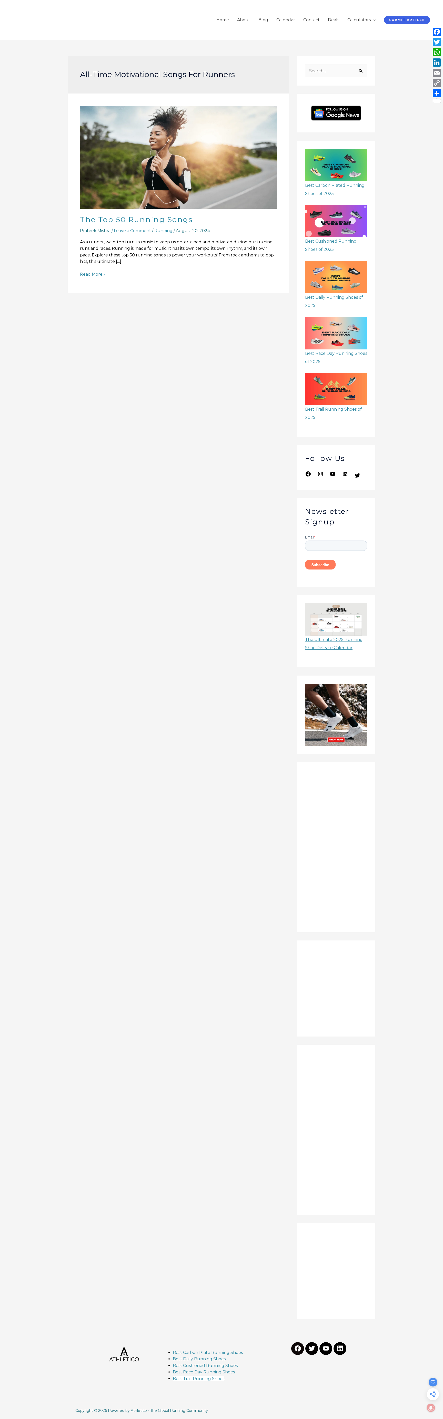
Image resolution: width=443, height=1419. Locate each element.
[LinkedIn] (345, 475)
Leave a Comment (132, 230)
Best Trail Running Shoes (198, 1378)
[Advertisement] (336, 847)
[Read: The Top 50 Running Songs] (178, 156)
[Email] (437, 73)
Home (222, 19)
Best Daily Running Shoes (199, 1358)
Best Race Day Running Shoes (204, 1372)
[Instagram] (320, 475)
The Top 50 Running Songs (136, 219)
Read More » (93, 274)
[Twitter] (357, 477)
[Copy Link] (437, 83)
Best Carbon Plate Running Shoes (208, 1352)
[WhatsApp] (437, 52)
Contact (311, 19)
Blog (263, 19)
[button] (407, 20)
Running (163, 230)
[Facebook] (308, 475)
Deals (333, 19)
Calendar (285, 19)
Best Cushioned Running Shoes (206, 1365)
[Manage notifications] (431, 1408)
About (243, 19)
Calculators (359, 19)
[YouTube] (333, 475)
